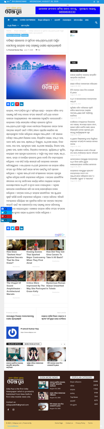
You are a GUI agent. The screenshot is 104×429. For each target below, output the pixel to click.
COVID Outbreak (27, 20)
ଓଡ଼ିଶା (15, 20)
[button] (96, 22)
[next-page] (64, 344)
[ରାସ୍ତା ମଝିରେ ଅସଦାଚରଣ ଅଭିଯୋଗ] (36, 354)
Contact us (69, 423)
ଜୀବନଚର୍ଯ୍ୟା (78, 20)
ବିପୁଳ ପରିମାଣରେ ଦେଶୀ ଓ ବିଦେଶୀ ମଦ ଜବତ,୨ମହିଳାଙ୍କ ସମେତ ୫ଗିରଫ (84, 151)
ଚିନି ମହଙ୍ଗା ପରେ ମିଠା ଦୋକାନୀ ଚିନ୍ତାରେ (54, 364)
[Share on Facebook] (8, 104)
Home (8, 31)
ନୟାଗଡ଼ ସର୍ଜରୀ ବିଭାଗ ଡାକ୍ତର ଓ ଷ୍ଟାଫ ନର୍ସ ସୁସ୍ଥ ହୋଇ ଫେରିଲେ (53, 317)
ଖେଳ (87, 20)
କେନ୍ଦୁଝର (73, 405)
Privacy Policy (80, 423)
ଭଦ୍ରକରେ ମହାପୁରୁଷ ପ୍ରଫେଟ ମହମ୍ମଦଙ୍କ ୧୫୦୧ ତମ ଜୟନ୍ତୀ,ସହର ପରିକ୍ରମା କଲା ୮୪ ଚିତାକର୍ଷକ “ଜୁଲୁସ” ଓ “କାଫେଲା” (82, 174)
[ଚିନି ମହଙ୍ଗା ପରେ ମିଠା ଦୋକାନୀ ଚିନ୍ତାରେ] (56, 354)
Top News (74, 397)
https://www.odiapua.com (28, 332)
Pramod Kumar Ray (15, 50)
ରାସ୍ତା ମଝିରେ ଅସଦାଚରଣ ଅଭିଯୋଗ (35, 364)
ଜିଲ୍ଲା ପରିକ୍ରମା (44, 20)
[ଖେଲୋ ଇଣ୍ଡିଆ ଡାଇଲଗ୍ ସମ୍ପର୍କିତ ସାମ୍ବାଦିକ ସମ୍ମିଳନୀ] (15, 354)
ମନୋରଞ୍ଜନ (67, 20)
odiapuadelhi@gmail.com (17, 404)
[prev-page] (61, 344)
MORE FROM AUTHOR (32, 344)
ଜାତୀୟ (72, 393)
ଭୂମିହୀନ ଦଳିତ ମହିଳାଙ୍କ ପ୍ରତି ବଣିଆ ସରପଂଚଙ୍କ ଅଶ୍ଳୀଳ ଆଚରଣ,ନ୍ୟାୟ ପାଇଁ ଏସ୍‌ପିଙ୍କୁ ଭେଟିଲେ (81, 111)
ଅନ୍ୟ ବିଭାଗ (11, 25)
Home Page (59, 423)
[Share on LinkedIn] (21, 104)
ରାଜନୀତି (57, 20)
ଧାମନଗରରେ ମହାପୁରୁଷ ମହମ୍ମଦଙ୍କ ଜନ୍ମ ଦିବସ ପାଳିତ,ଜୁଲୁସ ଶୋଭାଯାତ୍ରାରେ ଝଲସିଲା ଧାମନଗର (84, 162)
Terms (90, 423)
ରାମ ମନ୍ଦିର (25, 25)
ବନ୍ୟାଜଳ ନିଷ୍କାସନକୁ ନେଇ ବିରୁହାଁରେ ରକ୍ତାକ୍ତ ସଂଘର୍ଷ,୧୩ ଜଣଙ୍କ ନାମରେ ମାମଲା (84, 141)
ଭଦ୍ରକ (25, 35)
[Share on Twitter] (13, 104)
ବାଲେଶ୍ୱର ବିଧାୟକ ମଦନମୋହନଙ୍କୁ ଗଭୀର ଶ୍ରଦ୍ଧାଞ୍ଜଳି (20, 317)
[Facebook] (94, 2)
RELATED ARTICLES (14, 344)
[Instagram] (98, 2)
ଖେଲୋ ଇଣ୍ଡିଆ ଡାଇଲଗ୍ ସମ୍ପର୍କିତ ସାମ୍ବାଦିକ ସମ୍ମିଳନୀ (14, 365)
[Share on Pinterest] (17, 104)
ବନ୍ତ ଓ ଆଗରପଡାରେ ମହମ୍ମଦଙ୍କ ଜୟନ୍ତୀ (83, 100)
